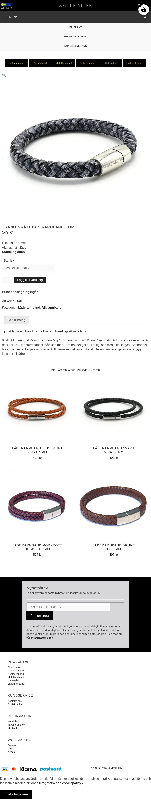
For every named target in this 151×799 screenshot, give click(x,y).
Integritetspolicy (42, 637)
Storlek (9, 260)
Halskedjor (111, 62)
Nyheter (12, 752)
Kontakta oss (15, 701)
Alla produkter (15, 667)
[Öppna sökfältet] (145, 17)
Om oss (12, 745)
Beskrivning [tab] (16, 320)
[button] (4, 75)
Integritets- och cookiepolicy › (61, 783)
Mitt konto (13, 728)
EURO (9, 8)
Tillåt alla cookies (16, 794)
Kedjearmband (87, 62)
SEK (3, 8)
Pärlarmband (40, 62)
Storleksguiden (13, 252)
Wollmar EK (75, 5)
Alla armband (52, 307)
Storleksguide (15, 704)
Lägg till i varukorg (30, 280)
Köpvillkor (13, 721)
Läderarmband (16, 62)
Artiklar (11, 748)
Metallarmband (64, 62)
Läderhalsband (134, 62)
